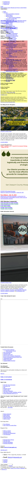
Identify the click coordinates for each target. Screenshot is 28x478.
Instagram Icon (6, 2)
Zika (4, 387)
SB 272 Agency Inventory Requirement (11, 355)
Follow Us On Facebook (6, 376)
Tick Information (6, 434)
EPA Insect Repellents (8, 391)
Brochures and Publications (16, 289)
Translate (11, 465)
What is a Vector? (7, 430)
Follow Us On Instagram (6, 379)
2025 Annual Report (7, 352)
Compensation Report (8, 358)
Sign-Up (2, 373)
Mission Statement (7, 414)
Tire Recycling (6, 389)
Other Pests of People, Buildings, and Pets (12, 392)
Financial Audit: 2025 (8, 354)
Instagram (7, 289)
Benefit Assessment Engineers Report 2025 (12, 357)
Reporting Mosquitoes (8, 442)
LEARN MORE (4, 142)
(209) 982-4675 (4, 450)
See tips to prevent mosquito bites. (8, 102)
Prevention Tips (6, 386)
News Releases (6, 424)
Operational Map (7, 353)
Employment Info (7, 417)
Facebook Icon (6, 1)
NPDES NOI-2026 (7, 359)
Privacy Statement (21, 468)
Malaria (7, 58)
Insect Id (10, 67)
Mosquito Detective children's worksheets (13, 290)
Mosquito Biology (7, 432)
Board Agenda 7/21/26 (11, 351)
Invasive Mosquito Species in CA (10, 393)
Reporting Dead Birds (8, 443)
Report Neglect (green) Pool (12, 71)
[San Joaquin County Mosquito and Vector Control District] (14, 7)
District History (6, 415)
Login (2, 6)
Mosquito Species (7, 388)
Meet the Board (6, 416)
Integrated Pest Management (9, 433)
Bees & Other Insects (10, 80)
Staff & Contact (6, 418)
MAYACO (4, 469)
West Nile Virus (6, 441)
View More (10, 407)
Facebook (3, 289)
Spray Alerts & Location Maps (9, 425)
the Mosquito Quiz (20, 291)
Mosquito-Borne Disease (8, 439)
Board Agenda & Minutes (8, 349)
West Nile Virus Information (9, 384)
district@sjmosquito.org (10, 447)
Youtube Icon (6, 4)
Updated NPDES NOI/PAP (9, 360)
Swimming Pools (9, 78)
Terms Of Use (14, 468)
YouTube (21, 288)
